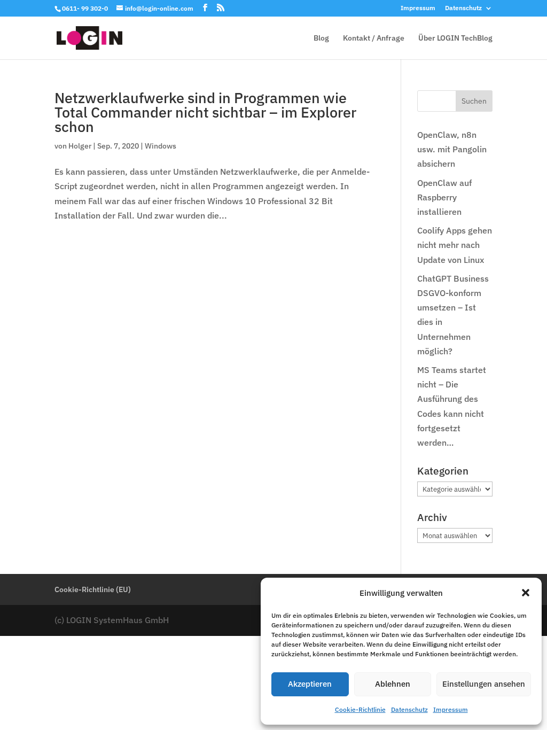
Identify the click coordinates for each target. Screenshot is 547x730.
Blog (321, 38)
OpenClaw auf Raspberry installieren (444, 197)
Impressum (450, 709)
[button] (525, 592)
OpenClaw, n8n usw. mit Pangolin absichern (452, 149)
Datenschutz (409, 709)
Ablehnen (392, 684)
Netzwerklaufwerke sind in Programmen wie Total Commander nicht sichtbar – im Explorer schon (205, 112)
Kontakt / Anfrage (373, 38)
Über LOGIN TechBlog (455, 38)
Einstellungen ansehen (483, 684)
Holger (79, 146)
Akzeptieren (310, 684)
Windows (160, 146)
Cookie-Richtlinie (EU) (92, 589)
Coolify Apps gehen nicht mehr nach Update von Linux (454, 245)
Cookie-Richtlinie (360, 709)
